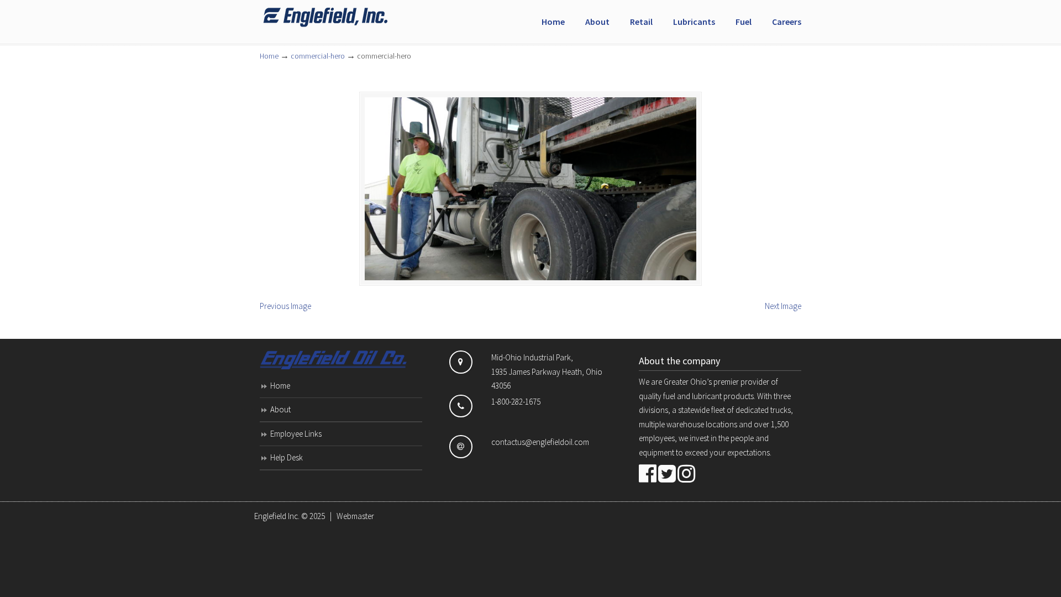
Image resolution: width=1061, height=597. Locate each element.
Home (269, 56)
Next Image (783, 306)
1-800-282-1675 (515, 401)
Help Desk (286, 457)
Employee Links (296, 433)
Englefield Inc (343, 17)
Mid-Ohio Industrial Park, (532, 357)
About (280, 409)
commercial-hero (318, 56)
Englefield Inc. (277, 516)
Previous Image (285, 306)
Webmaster (355, 516)
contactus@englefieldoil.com (540, 442)
